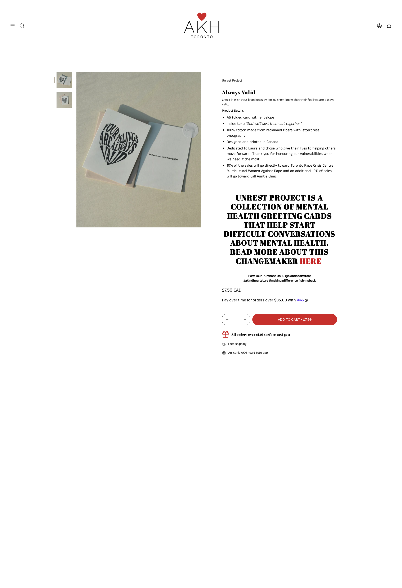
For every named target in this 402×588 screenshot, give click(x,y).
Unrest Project (232, 80)
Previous (76, 150)
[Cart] (389, 25)
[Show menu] (12, 25)
